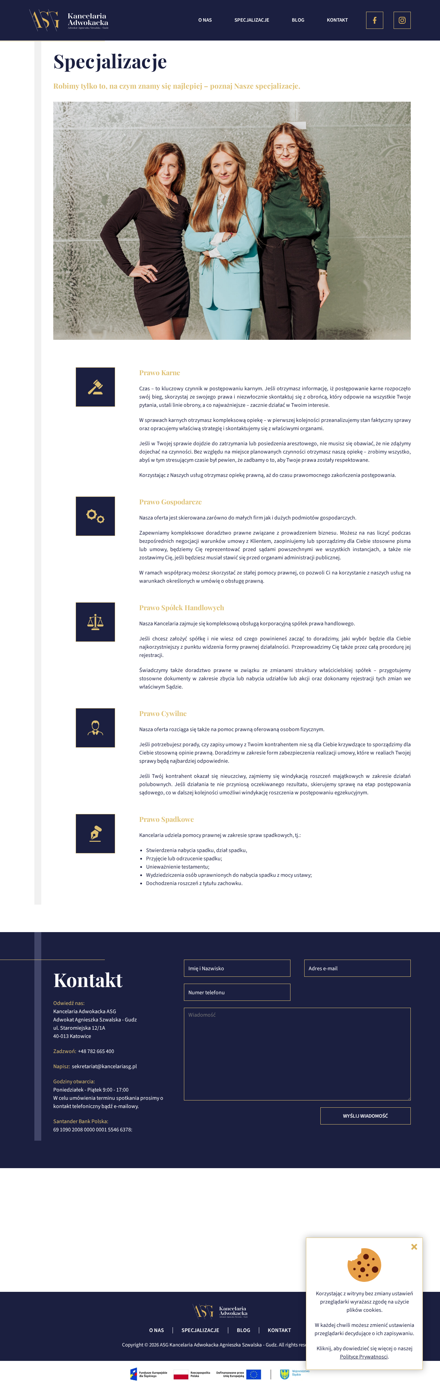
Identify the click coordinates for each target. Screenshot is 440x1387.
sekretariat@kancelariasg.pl (104, 1066)
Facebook (374, 20)
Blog (298, 20)
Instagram (402, 20)
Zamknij (414, 1247)
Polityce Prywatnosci (364, 1357)
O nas (205, 20)
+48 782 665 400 (96, 1051)
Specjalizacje (251, 20)
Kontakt (337, 20)
